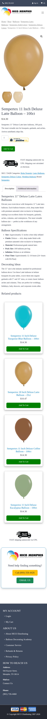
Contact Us (8, 683)
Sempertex (5, 180)
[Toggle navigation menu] (43, 13)
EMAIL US (25, 580)
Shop (9, 22)
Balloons (16, 22)
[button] (41, 36)
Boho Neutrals (26, 173)
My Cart (9, 622)
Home (3, 22)
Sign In (36, 3)
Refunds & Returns (14, 651)
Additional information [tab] (27, 189)
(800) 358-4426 (9, 3)
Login (8, 616)
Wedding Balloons (29, 177)
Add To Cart (8, 149)
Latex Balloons (38, 173)
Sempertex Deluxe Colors (11, 177)
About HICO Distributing (16, 634)
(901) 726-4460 (10, 694)
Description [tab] (9, 189)
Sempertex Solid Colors (18, 25)
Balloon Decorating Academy (18, 639)
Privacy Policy (12, 656)
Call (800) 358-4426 (25, 572)
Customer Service (13, 645)
